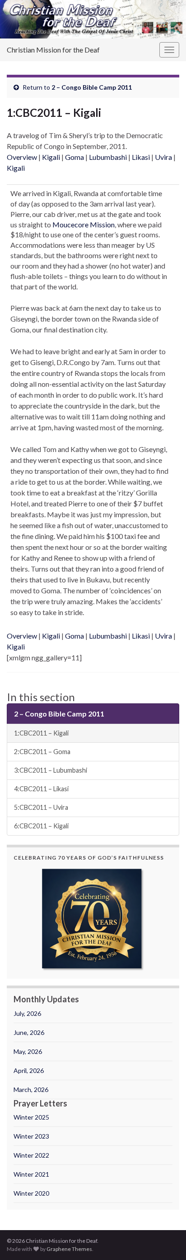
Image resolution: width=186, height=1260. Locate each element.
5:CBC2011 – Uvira (41, 807)
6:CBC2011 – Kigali (41, 826)
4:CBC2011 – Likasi (41, 789)
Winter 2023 (31, 1136)
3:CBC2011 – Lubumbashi (50, 770)
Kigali (51, 157)
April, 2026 (29, 1070)
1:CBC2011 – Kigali (41, 733)
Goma (74, 157)
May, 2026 (28, 1051)
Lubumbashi (108, 157)
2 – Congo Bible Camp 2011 (91, 87)
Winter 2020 (31, 1193)
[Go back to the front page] (93, 19)
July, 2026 (27, 1013)
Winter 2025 (31, 1117)
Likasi (141, 157)
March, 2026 (31, 1089)
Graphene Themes (69, 1249)
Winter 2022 (31, 1155)
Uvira (163, 157)
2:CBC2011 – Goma (42, 751)
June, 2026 (29, 1032)
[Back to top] (165, 1239)
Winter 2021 (31, 1174)
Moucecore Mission (83, 224)
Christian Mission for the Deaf (53, 49)
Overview (22, 157)
